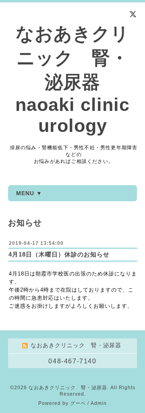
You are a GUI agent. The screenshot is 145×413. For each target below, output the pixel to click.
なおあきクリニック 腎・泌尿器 (68, 387)
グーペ (78, 403)
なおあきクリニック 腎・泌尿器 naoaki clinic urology (72, 79)
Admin (99, 403)
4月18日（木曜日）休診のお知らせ (59, 254)
